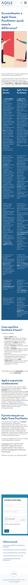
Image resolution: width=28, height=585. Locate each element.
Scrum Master (9, 98)
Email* (5, 503)
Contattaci (5, 444)
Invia (6, 531)
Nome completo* (8, 509)
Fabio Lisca (13, 455)
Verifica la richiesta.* (9, 515)
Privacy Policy (17, 524)
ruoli (4, 299)
